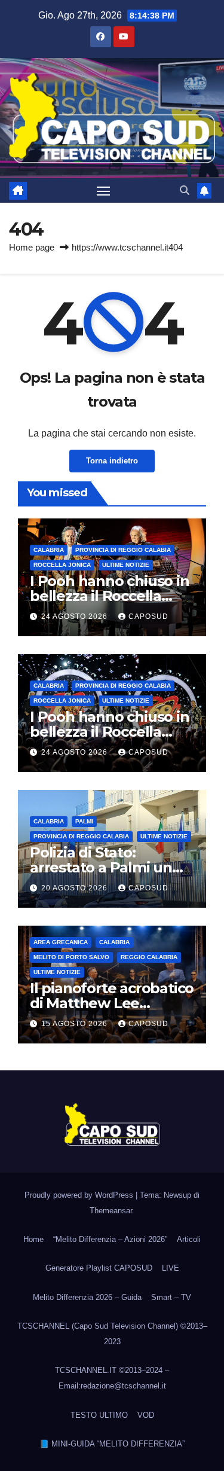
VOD (145, 1415)
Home (33, 1239)
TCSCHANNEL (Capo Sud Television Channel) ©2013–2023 (112, 1334)
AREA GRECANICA (60, 942)
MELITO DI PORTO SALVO (71, 957)
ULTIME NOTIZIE (125, 564)
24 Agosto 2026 (75, 616)
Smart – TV (171, 1297)
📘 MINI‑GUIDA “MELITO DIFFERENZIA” (112, 1443)
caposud (148, 616)
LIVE (170, 1268)
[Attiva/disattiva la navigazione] (103, 190)
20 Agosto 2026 (75, 888)
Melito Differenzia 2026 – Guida (87, 1297)
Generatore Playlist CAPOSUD (98, 1268)
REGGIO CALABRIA (149, 957)
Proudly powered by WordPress (80, 1195)
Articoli (189, 1239)
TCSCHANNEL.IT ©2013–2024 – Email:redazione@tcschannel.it (112, 1378)
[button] (184, 190)
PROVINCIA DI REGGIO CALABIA (123, 550)
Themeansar (111, 1210)
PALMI (84, 821)
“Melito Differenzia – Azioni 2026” (110, 1239)
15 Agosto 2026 (75, 1024)
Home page (31, 247)
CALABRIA (48, 550)
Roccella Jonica (62, 564)
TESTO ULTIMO (99, 1415)
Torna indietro (112, 460)
